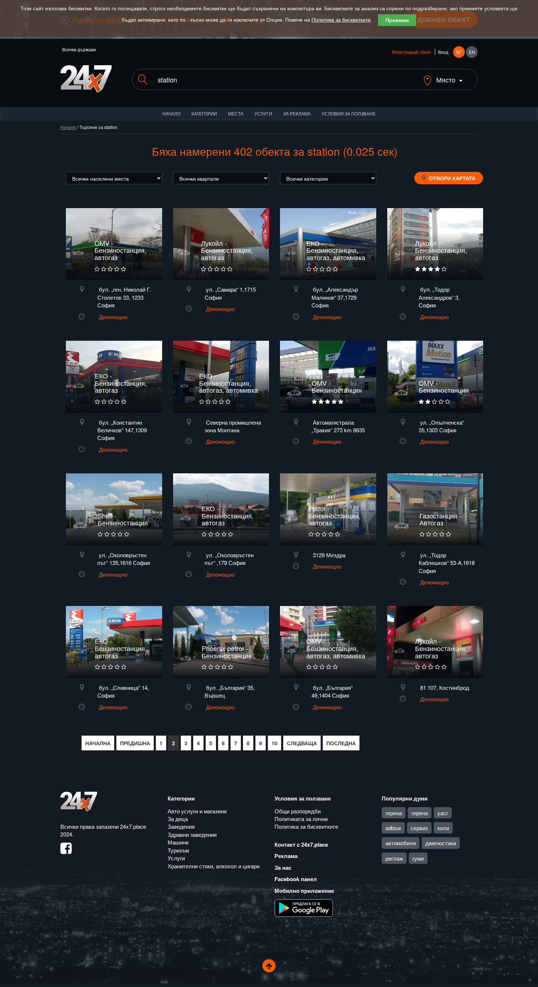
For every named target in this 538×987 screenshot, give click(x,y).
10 (274, 743)
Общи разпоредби (297, 811)
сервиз (419, 828)
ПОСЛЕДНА (341, 743)
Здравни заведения (192, 834)
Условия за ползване (349, 113)
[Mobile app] (303, 907)
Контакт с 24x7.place (301, 844)
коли (443, 828)
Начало (171, 113)
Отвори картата (451, 178)
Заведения (181, 826)
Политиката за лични (301, 818)
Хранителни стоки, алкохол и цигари (213, 866)
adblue (393, 828)
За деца (178, 818)
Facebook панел (295, 879)
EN (472, 52)
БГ (459, 52)
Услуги (263, 113)
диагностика (440, 843)
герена (393, 813)
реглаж (394, 858)
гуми (418, 858)
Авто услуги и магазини (197, 811)
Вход (443, 52)
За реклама (297, 113)
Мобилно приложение (304, 891)
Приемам (397, 20)
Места (235, 113)
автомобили (400, 843)
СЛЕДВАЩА (302, 743)
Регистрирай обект (411, 52)
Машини (178, 842)
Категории (204, 113)
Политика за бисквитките (341, 20)
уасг (442, 813)
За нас (282, 868)
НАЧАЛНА (98, 743)
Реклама (286, 856)
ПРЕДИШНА (135, 743)
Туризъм (178, 850)
